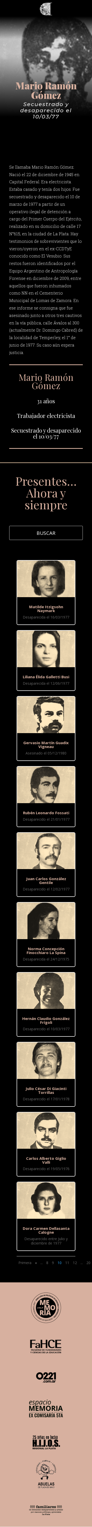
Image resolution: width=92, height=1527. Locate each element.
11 (67, 1262)
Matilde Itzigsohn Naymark (46, 608)
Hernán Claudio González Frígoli (46, 1020)
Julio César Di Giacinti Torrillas (46, 1090)
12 (75, 1262)
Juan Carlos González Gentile (46, 880)
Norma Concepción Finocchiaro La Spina (46, 950)
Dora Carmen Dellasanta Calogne (46, 1230)
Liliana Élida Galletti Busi (46, 676)
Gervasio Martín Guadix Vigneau (46, 744)
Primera (24, 1262)
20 (88, 1262)
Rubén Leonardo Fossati (46, 812)
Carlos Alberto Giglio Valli (46, 1160)
